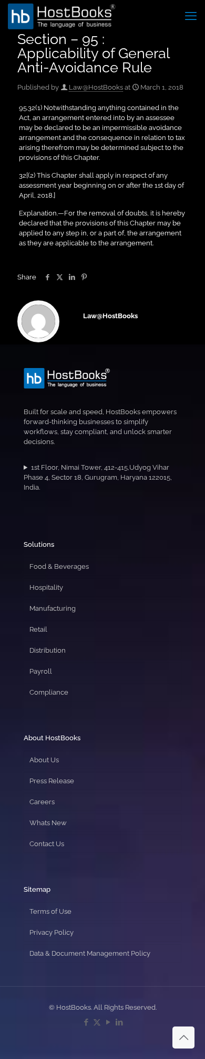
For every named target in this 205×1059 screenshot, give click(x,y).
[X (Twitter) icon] (97, 1022)
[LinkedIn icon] (119, 1022)
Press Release (51, 781)
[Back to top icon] (183, 1037)
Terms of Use (50, 911)
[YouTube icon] (108, 1022)
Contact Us (46, 844)
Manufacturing (52, 608)
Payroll (40, 671)
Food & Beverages (59, 566)
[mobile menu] (191, 16)
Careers (42, 802)
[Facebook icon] (86, 1022)
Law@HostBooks (96, 87)
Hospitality (46, 587)
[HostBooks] (62, 16)
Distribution (47, 650)
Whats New (48, 823)
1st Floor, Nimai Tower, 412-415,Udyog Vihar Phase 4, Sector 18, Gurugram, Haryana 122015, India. (98, 477)
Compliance (48, 692)
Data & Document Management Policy (89, 953)
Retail (38, 629)
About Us (44, 760)
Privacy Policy (51, 932)
